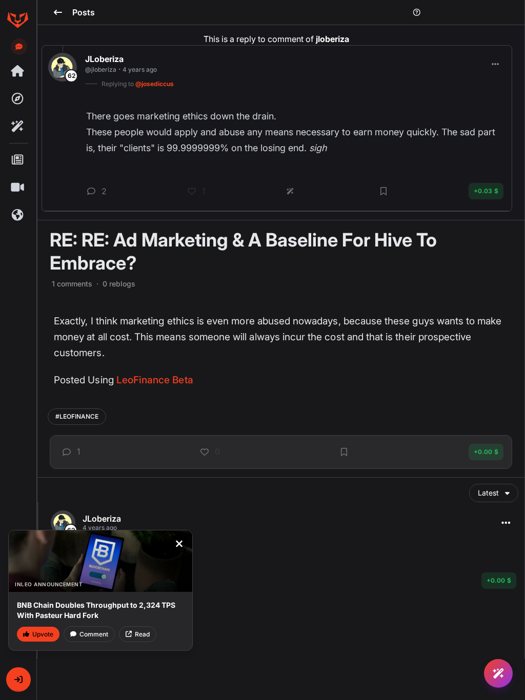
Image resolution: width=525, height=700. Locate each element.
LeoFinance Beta (154, 380)
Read (142, 634)
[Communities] (17, 215)
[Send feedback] (19, 46)
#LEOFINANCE (76, 416)
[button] (18, 679)
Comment (93, 634)
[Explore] (17, 99)
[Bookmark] (344, 452)
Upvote (42, 634)
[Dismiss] (179, 543)
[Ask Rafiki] (498, 673)
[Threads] (17, 71)
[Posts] (17, 160)
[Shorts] (17, 187)
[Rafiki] (17, 126)
